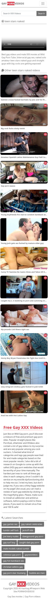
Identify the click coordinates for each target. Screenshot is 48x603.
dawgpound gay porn (32, 536)
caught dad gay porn (29, 542)
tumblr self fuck (11, 530)
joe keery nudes (11, 536)
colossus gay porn (12, 554)
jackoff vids (27, 530)
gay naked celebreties (31, 524)
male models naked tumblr (16, 548)
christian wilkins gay (13, 567)
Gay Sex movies (15, 596)
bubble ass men (37, 573)
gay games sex (10, 524)
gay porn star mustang (14, 573)
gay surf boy (9, 542)
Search (41, 13)
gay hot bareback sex (13, 560)
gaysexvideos (31, 554)
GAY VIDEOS (13, 3)
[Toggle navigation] (42, 3)
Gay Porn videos (32, 596)
